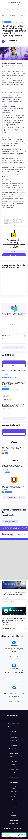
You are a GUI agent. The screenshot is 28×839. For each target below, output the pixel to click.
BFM (14, 788)
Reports (14, 764)
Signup (14, 539)
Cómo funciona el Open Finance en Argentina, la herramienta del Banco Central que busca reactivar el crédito (14, 383)
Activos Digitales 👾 (18, 22)
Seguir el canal (14, 656)
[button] (5, 15)
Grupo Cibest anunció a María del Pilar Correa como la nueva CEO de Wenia (12, 448)
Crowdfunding (14, 791)
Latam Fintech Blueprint (14, 823)
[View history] (18, 834)
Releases (8, 472)
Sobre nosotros (14, 735)
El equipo (14, 743)
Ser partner (14, 745)
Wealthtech (14, 815)
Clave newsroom (12, 40)
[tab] (14, 362)
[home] (14, 3)
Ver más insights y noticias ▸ (10, 521)
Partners (14, 772)
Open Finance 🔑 (14, 377)
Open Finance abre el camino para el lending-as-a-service (13, 394)
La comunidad (14, 737)
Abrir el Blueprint (14, 679)
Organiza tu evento (14, 748)
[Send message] (22, 834)
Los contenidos (14, 740)
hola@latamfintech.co (17, 314)
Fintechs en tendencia (14, 769)
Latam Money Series (14, 767)
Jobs (7, 452)
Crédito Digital (14, 786)
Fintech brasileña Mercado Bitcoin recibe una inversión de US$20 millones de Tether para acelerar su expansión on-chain (13, 486)
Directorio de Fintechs (14, 777)
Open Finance (14, 804)
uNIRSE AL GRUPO (14, 701)
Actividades (14, 759)
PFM (14, 807)
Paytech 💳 (6, 411)
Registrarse (12, 15)
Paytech (14, 810)
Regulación (5, 377)
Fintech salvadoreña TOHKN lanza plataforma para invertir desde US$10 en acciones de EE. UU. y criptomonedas (12, 467)
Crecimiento (8, 22)
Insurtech (14, 799)
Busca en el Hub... (14, 775)
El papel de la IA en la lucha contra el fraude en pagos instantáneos (14, 593)
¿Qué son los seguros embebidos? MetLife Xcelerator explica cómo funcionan (13, 620)
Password (6, 557)
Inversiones (8, 491)
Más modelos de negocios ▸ (14, 497)
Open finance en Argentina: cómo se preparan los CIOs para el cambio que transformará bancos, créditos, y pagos (14, 372)
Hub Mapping (14, 761)
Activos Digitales (14, 796)
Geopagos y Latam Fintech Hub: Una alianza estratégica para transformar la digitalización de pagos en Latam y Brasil (13, 405)
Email (5, 550)
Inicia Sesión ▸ (14, 251)
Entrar (21, 15)
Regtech (14, 812)
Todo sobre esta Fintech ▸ (14, 348)
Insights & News (14, 756)
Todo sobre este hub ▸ (14, 418)
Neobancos (14, 802)
